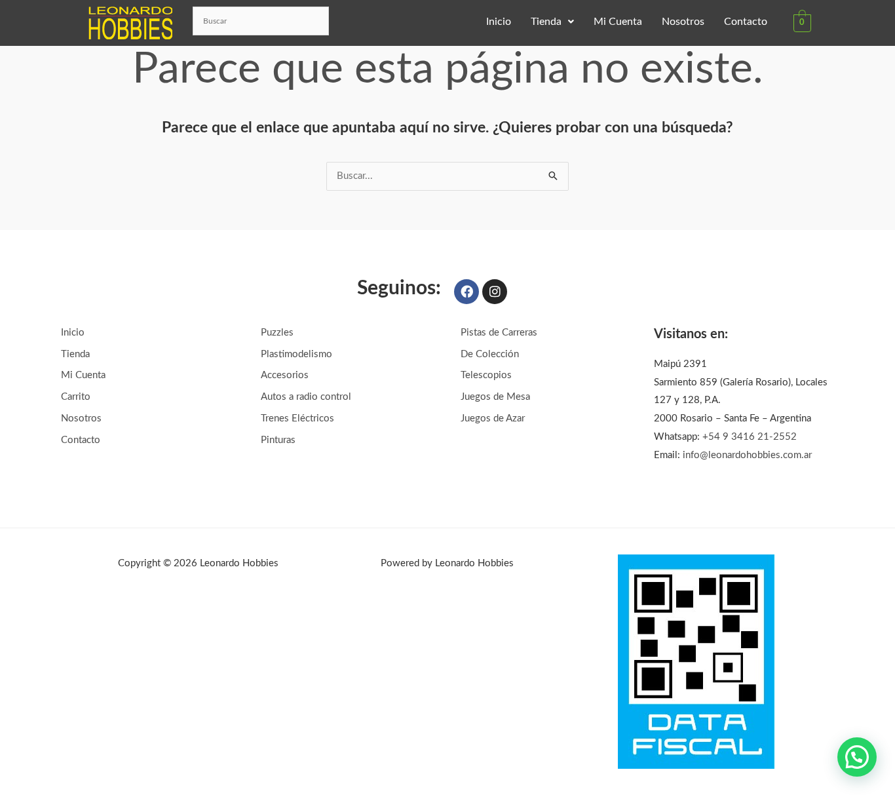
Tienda (546, 21)
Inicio (498, 21)
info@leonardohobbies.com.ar (747, 455)
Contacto (745, 21)
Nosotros (683, 21)
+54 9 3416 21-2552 (749, 437)
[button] (552, 22)
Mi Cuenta (618, 21)
